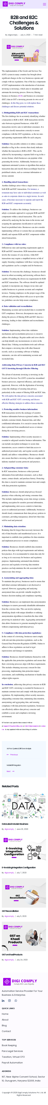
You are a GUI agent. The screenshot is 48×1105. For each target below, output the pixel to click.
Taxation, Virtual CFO (13, 1056)
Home (5, 1013)
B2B (20, 95)
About (5, 1019)
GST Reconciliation (10, 911)
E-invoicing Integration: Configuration (19, 867)
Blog (4, 1025)
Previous (14, 754)
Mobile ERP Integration (14, 765)
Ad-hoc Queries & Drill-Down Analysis (19, 748)
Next (9, 771)
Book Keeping (9, 1045)
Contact (6, 1031)
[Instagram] (9, 1000)
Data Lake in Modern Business (15, 823)
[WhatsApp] (16, 1000)
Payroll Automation (12, 1062)
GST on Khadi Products (12, 954)
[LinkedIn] (3, 1000)
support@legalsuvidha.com (13, 726)
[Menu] (44, 4)
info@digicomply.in (32, 726)
